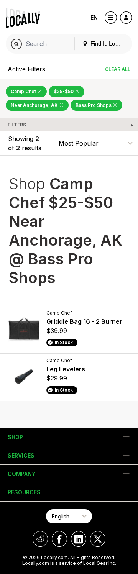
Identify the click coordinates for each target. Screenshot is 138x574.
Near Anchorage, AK (35, 105)
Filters (17, 125)
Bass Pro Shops (94, 105)
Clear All (117, 69)
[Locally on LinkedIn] (78, 539)
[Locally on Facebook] (59, 539)
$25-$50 (64, 91)
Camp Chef (24, 91)
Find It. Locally (108, 43)
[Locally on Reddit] (40, 539)
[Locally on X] (97, 539)
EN (94, 17)
